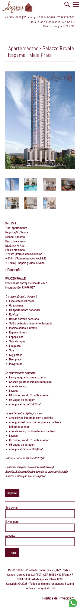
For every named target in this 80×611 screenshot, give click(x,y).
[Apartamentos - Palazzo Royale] (12, 189)
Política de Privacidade (58, 598)
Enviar (12, 552)
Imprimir (12, 493)
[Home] (18, 13)
